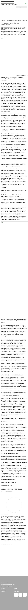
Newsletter (3, 589)
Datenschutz (16, 591)
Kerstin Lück (9, 27)
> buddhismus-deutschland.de (7, 586)
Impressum (16, 589)
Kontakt (15, 588)
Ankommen (3, 20)
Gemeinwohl (22, 28)
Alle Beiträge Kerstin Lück (6, 543)
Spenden (3, 588)
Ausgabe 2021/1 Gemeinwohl (9, 28)
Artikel (8, 20)
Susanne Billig (18, 27)
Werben (3, 591)
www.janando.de (9, 491)
